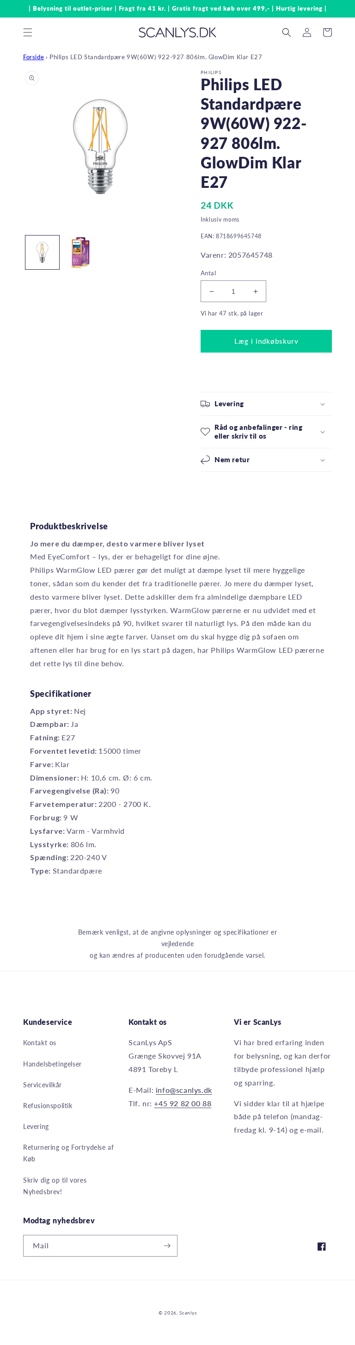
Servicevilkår (42, 1085)
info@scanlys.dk (184, 1089)
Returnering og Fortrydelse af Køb (68, 1153)
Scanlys (187, 1312)
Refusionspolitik (48, 1105)
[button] (28, 32)
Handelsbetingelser (52, 1064)
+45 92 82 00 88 (182, 1103)
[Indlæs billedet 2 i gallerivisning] (81, 252)
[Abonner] (167, 1246)
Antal (208, 273)
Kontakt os (39, 1043)
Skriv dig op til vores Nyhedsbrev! (54, 1186)
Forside (33, 57)
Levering (36, 1126)
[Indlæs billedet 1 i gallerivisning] (42, 252)
